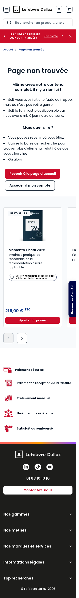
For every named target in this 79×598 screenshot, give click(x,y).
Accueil (8, 49)
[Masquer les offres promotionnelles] (71, 36)
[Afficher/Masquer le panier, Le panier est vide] (69, 9)
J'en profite (51, 36)
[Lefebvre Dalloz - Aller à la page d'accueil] (32, 9)
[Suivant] (22, 338)
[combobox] (37, 23)
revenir (36, 137)
